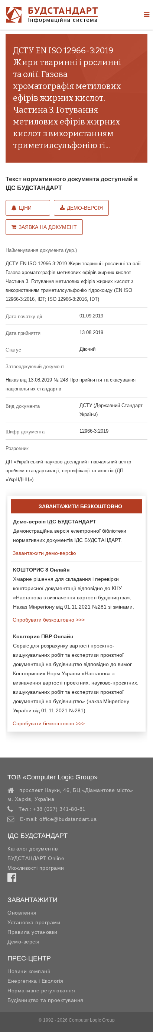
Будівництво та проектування (45, 1000)
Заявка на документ (48, 227)
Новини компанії (29, 971)
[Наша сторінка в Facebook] (11, 879)
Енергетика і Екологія (35, 981)
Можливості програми (35, 868)
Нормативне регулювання (41, 990)
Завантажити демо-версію (43, 553)
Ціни (25, 208)
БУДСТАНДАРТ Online (35, 858)
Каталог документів (32, 849)
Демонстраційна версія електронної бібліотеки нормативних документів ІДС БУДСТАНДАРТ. (69, 531)
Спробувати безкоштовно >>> (48, 620)
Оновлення (22, 913)
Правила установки (32, 932)
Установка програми (33, 922)
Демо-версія (85, 208)
